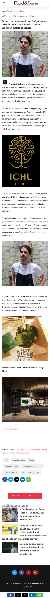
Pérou (31, 460)
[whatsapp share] (28, 479)
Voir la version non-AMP (34, 583)
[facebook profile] (21, 573)
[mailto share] (16, 479)
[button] (10, 595)
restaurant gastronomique (33, 466)
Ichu (6, 460)
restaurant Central (11, 466)
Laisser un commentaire (25, 495)
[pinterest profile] (28, 573)
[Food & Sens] (25, 2)
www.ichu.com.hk (9, 428)
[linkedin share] (22, 479)
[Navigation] (3, 3)
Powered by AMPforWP (25, 587)
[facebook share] (5, 479)
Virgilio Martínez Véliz (30, 472)
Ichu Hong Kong (18, 460)
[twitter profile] (14, 573)
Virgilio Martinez (11, 472)
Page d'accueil (7, 11)
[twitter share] (10, 479)
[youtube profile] (35, 573)
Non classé (20, 11)
